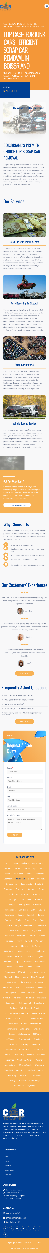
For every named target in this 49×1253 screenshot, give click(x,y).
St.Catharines (24, 1034)
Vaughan (39, 1060)
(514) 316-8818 (10, 90)
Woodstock (19, 1086)
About (7, 1161)
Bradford (39, 884)
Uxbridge (41, 1055)
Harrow (32, 936)
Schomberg (12, 1029)
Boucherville (11, 884)
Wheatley (37, 1075)
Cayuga (11, 905)
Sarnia (24, 1024)
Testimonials (9, 1170)
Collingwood (9, 910)
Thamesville (38, 1050)
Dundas (41, 915)
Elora (27, 920)
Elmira (19, 920)
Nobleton (39, 982)
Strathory (24, 1044)
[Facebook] (5, 1228)
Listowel (19, 956)
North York (7, 987)
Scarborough (35, 1024)
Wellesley (12, 1075)
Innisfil (19, 941)
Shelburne (38, 1029)
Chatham (37, 905)
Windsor (22, 1081)
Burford (42, 889)
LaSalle (20, 951)
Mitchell (21, 972)
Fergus (18, 925)
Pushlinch (41, 998)
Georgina (42, 925)
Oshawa (31, 993)
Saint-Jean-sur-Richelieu (16, 1018)
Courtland (23, 910)
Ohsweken (41, 987)
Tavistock (36, 1044)
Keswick (28, 941)
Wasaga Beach (25, 1065)
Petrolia (6, 998)
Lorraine (7, 962)
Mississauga (9, 972)
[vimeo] (5, 1234)
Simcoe (12, 1034)
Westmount (25, 1075)
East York (9, 920)
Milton (29, 967)
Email (9, 787)
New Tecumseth (38, 977)
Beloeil (29, 874)
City (9, 796)
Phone (10, 777)
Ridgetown (39, 1003)
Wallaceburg (9, 1065)
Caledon (24, 894)
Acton (8, 863)
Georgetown (29, 925)
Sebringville (25, 1029)
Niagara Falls (25, 982)
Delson (42, 910)
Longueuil (40, 956)
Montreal (8, 977)
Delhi (33, 910)
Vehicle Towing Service (24, 423)
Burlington (13, 894)
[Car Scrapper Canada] (5, 6)
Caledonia (36, 894)
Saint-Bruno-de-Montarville (16, 1013)
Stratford (13, 1044)
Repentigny (10, 1003)
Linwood (8, 956)
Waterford (8, 1070)
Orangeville (11, 993)
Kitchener (25, 946)
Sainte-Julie (13, 1024)
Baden (42, 868)
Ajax (16, 863)
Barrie (7, 874)
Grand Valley (13, 931)
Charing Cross (24, 905)
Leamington (40, 951)
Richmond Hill (25, 1003)
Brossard (31, 889)
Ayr (34, 868)
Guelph (25, 931)
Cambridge (11, 899)
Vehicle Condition (14, 815)
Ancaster (8, 868)
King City (39, 941)
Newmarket (11, 982)
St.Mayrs (37, 1034)
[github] (34, 1228)
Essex (42, 920)
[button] (24, 695)
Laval (28, 951)
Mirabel (39, 967)
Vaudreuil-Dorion (24, 1060)
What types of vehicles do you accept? (19, 700)
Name (10, 768)
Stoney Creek (24, 1039)
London (29, 956)
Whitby (12, 1081)
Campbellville (26, 899)
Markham (27, 962)
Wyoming (31, 1086)
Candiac (38, 899)
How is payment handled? (14, 704)
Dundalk (30, 915)
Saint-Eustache (38, 1013)
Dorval (21, 915)
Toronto (30, 1055)
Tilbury (7, 1055)
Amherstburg (37, 863)
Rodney (13, 1008)
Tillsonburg (19, 1055)
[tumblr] (40, 1228)
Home (7, 1157)
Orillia (22, 993)
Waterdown (40, 1065)
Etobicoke (7, 925)
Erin (34, 920)
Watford (31, 1070)
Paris (41, 993)
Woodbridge (34, 1081)
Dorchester (9, 915)
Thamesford (24, 1050)
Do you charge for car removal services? (19, 708)
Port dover (29, 998)
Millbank (19, 967)
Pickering (17, 998)
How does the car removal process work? (19, 695)
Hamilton (21, 936)
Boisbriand (20, 879)
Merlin (9, 967)
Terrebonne (10, 1050)
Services (8, 1166)
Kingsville (13, 946)
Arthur (18, 868)
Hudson (42, 936)
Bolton (31, 879)
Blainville (40, 874)
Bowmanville (26, 884)
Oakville (30, 987)
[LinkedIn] (11, 1228)
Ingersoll (9, 941)
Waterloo (20, 1070)
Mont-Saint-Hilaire (37, 972)
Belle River (18, 874)
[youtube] (28, 1228)
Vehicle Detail (12, 806)
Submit (15, 835)
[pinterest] (23, 1228)
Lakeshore (8, 951)
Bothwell (41, 879)
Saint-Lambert (37, 1018)
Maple (17, 962)
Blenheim (8, 879)
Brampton (8, 889)
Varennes (10, 1060)
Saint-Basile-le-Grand (29, 1008)
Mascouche (40, 962)
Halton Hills (9, 936)
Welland (41, 1070)
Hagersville (36, 931)
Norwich (19, 987)
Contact (8, 1175)
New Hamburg (21, 977)
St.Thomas (10, 1039)
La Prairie (36, 946)
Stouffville (38, 1039)
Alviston (24, 863)
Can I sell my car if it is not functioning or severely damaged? (22, 713)
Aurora (27, 868)
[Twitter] (17, 1228)
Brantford (20, 889)
